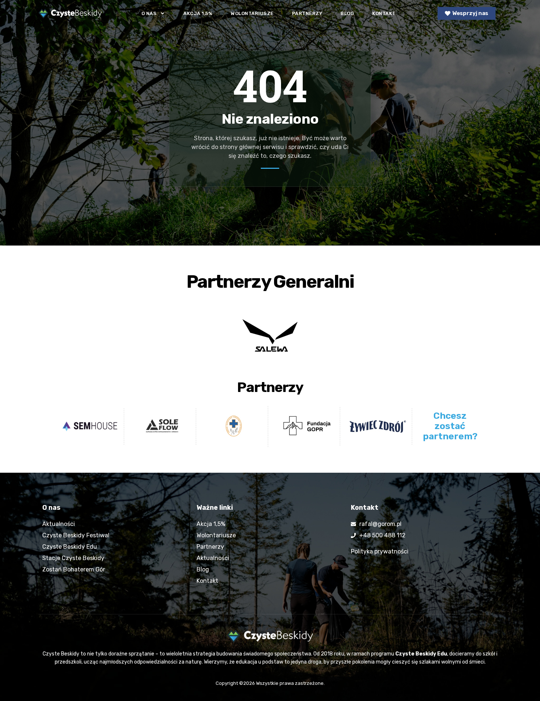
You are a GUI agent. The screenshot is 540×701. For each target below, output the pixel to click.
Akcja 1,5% (197, 13)
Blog (347, 13)
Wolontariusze (252, 13)
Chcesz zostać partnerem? (450, 426)
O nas (149, 13)
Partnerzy (307, 13)
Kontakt (384, 13)
